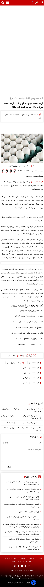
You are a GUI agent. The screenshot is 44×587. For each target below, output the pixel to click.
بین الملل (28, 561)
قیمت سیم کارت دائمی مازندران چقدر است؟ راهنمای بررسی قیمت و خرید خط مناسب (22, 533)
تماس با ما (30, 570)
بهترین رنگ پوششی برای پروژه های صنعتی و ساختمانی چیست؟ (24, 547)
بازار (13, 561)
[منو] (7, 2)
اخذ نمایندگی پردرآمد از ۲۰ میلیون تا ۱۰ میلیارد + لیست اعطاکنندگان (23, 490)
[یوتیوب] (22, 566)
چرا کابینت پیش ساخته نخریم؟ (28, 511)
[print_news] (6, 171)
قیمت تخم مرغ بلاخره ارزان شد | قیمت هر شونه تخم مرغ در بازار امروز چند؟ (21, 417)
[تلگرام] (2, 171)
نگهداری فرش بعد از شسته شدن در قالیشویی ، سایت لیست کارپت (21, 505)
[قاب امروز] (37, 2)
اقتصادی (32, 558)
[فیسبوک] (26, 355)
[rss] (15, 566)
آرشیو (12, 570)
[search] (2, 3)
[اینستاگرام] (29, 566)
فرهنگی (14, 558)
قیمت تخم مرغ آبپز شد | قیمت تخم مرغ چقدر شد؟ (24, 423)
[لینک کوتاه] (14, 171)
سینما (20, 561)
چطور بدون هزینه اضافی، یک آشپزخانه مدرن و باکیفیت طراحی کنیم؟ (24, 498)
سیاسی (40, 558)
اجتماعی (23, 558)
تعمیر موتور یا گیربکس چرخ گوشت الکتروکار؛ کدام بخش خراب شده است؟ (22, 483)
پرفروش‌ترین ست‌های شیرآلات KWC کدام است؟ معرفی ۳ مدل (23, 540)
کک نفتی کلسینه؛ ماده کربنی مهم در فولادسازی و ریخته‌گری (23, 518)
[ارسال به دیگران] (10, 171)
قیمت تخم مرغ (37, 182)
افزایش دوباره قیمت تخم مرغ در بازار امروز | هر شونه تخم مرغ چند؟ (22, 429)
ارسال (9, 467)
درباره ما (20, 570)
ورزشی (6, 558)
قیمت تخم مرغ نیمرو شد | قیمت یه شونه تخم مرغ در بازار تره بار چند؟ (21, 410)
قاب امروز (13, 576)
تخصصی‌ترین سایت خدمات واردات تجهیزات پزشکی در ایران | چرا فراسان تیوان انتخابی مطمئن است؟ (21, 525)
